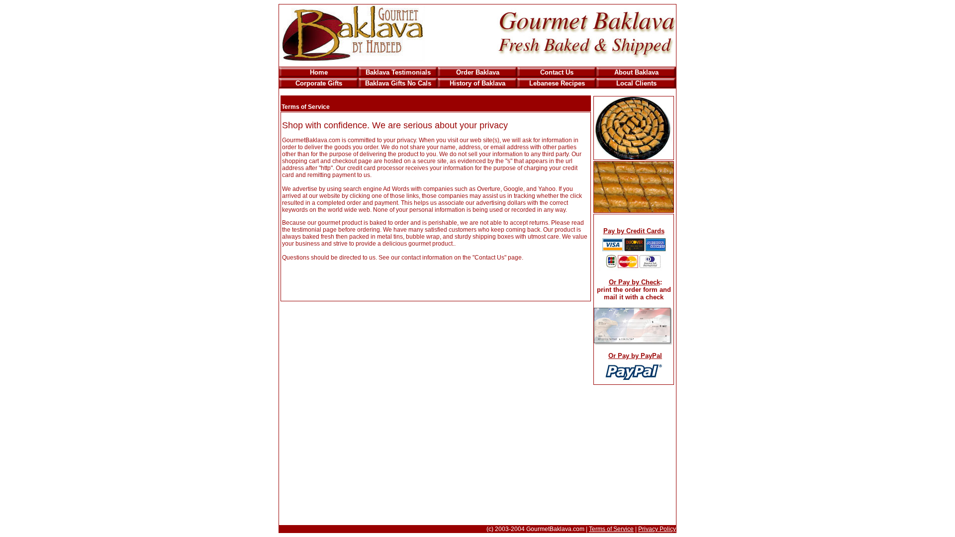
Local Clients (636, 83)
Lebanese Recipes (557, 83)
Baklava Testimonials (398, 72)
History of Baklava (477, 83)
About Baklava (636, 72)
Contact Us (556, 72)
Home (319, 72)
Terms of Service (611, 529)
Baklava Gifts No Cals (398, 83)
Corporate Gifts (318, 83)
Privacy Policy (657, 529)
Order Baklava (477, 72)
